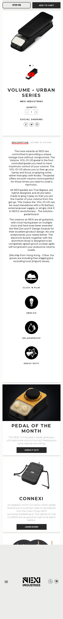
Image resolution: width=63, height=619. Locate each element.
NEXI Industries (31, 101)
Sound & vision (41, 142)
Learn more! (31, 527)
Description (20, 142)
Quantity (31, 107)
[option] (31, 34)
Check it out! (31, 450)
